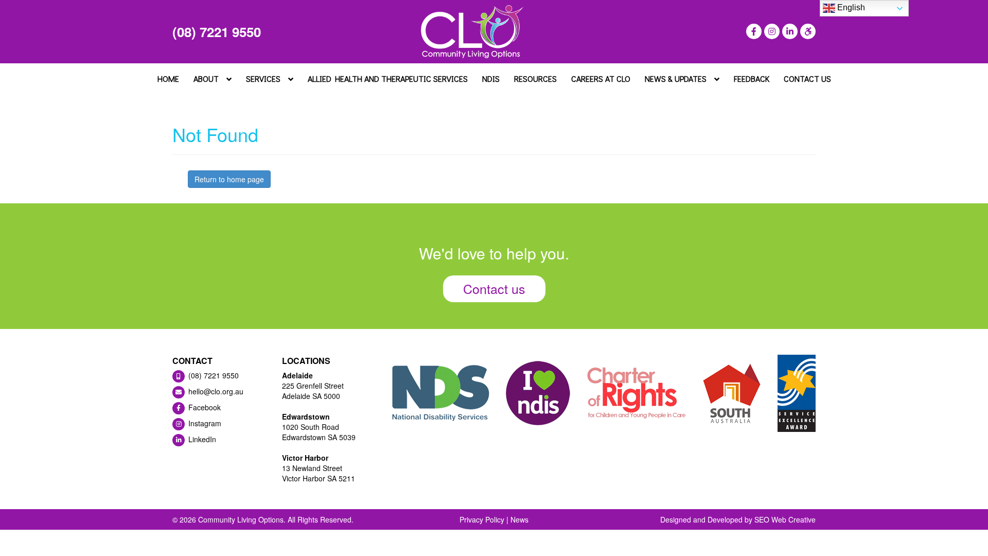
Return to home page (229, 179)
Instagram (203, 423)
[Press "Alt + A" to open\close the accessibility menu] (807, 31)
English (850, 7)
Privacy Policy (482, 519)
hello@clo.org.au (214, 391)
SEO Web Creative (785, 519)
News (519, 519)
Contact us (494, 288)
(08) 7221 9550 (216, 31)
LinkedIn (201, 439)
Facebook (203, 407)
